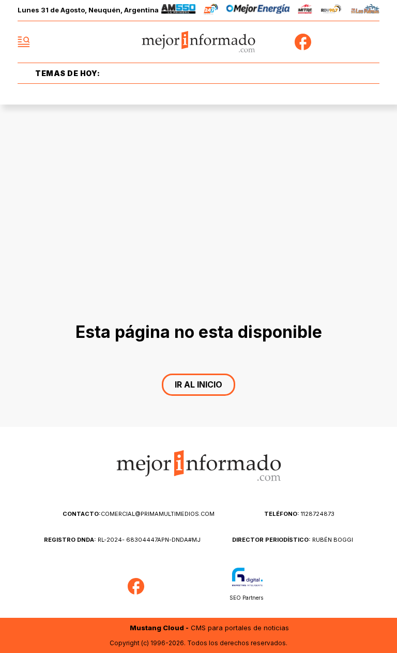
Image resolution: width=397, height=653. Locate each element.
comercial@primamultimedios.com (139, 513)
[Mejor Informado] (198, 42)
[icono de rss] (371, 42)
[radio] (178, 10)
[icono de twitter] (325, 42)
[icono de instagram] (348, 42)
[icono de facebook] (303, 42)
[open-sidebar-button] (24, 42)
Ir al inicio (198, 384)
